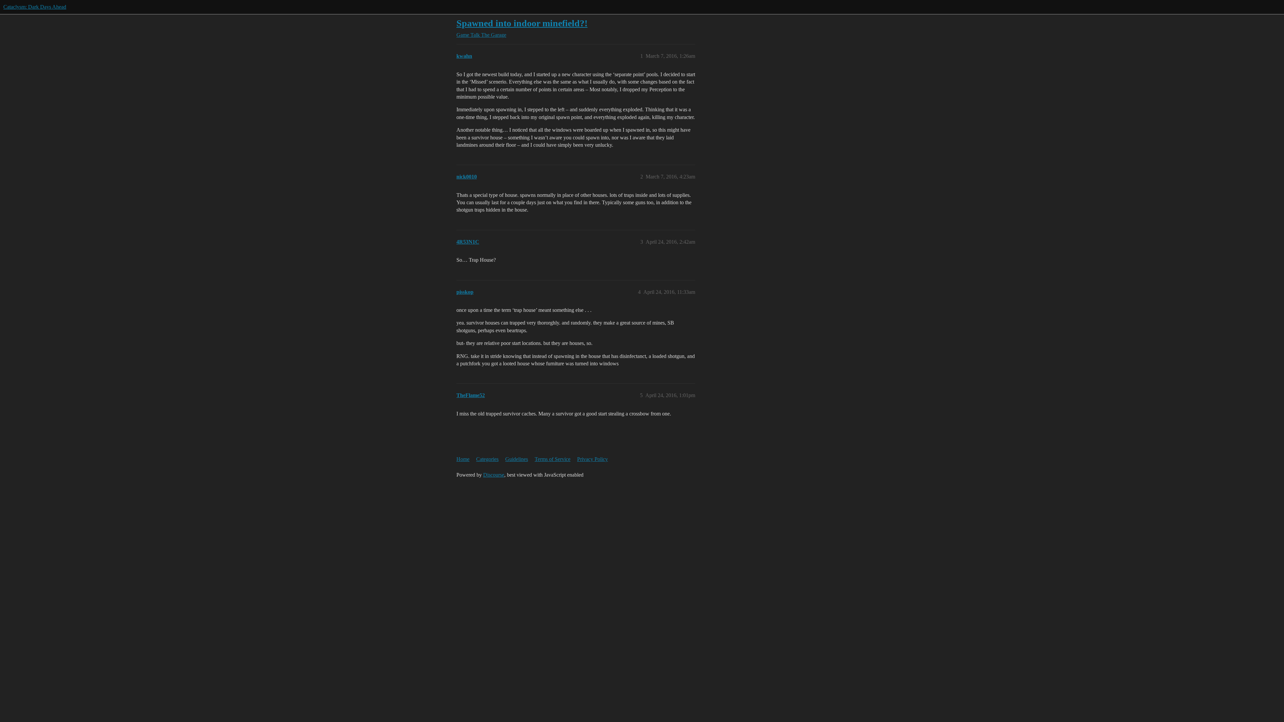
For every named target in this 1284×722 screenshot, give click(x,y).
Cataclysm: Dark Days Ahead (34, 7)
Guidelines (516, 459)
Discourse (493, 475)
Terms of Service (552, 459)
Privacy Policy (592, 459)
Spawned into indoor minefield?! (521, 23)
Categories (487, 459)
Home (462, 459)
